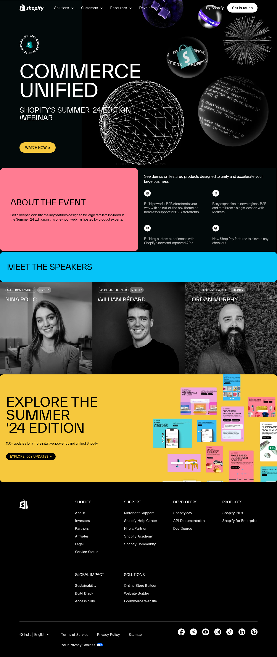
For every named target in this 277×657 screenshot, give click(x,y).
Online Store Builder (140, 585)
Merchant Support (139, 513)
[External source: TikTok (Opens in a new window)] (229, 631)
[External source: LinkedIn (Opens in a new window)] (241, 631)
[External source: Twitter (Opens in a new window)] (193, 631)
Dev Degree (182, 528)
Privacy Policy (108, 634)
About (80, 513)
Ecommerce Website (140, 601)
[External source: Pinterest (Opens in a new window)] (254, 631)
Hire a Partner (135, 528)
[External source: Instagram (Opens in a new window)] (217, 631)
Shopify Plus (232, 513)
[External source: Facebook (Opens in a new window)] (181, 631)
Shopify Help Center (140, 521)
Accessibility (85, 601)
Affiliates (82, 536)
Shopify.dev (182, 513)
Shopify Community (140, 544)
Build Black (84, 593)
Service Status (86, 552)
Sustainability (86, 585)
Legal (79, 544)
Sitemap (135, 634)
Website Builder (136, 593)
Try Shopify (214, 8)
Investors (82, 521)
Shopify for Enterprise (240, 521)
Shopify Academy (138, 536)
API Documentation (189, 521)
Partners (82, 528)
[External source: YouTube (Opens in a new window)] (205, 631)
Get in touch (242, 8)
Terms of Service (74, 634)
